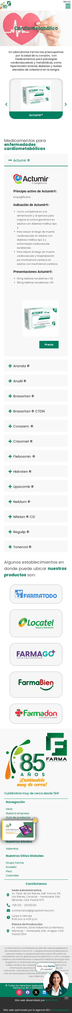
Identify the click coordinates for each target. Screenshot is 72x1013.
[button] (6, 104)
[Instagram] (19, 992)
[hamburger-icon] (68, 6)
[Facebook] (27, 992)
